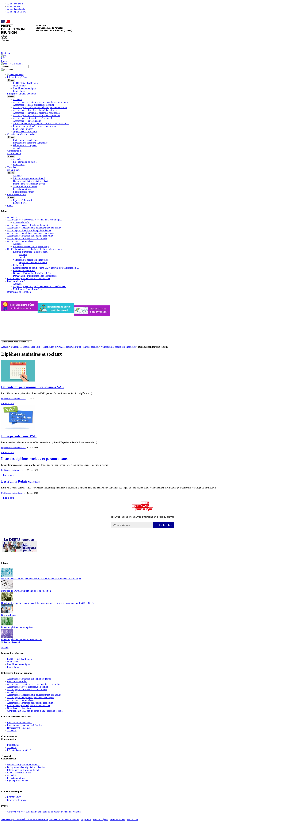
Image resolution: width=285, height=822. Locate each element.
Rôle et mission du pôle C (25, 162)
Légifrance (86, 819)
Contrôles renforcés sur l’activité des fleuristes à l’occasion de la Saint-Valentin (44, 811)
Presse (4, 61)
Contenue (5, 53)
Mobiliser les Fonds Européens (27, 289)
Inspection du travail (22, 189)
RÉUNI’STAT (20, 203)
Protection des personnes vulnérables (30, 142)
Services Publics (117, 819)
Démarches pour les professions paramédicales (35, 276)
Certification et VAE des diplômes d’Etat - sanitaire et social (41, 123)
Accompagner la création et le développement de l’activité (40, 107)
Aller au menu (13, 6)
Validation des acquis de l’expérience (30, 259)
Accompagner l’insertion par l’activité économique (36, 115)
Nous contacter (20, 85)
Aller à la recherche (16, 9)
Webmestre (6, 819)
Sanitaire (23, 254)
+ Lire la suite (7, 403)
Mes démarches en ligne (24, 88)
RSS (3, 58)
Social (22, 257)
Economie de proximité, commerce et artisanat (34, 126)
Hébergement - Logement (25, 145)
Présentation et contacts (24, 270)
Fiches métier (19, 265)
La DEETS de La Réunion (25, 83)
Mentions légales (100, 819)
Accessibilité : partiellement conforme (30, 819)
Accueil (4, 347)
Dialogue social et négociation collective (32, 181)
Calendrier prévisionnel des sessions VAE (32, 387)
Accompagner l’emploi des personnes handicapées (36, 113)
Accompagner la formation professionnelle (33, 118)
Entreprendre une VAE (19, 436)
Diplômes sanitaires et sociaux (33, 262)
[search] (15, 66)
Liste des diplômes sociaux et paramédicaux (34, 459)
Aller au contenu (15, 3)
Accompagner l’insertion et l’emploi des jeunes (35, 110)
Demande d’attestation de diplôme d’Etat (32, 273)
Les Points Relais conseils (20, 481)
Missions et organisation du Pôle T (29, 178)
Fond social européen (23, 129)
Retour (11, 80)
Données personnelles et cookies (64, 819)
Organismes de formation (25, 131)
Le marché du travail (22, 200)
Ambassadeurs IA (21, 222)
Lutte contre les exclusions (25, 140)
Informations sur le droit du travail (29, 183)
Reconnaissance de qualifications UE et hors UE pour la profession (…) (46, 268)
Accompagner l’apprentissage (27, 121)
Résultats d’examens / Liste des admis (30, 251)
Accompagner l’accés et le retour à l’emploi (33, 105)
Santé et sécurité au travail (25, 186)
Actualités (17, 99)
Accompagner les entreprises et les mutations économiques (40, 102)
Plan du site (132, 819)
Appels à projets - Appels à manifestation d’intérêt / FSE (39, 286)
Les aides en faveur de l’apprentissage (31, 246)
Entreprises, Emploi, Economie (25, 347)
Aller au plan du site (16, 11)
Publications (18, 91)
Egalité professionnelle (23, 191)
